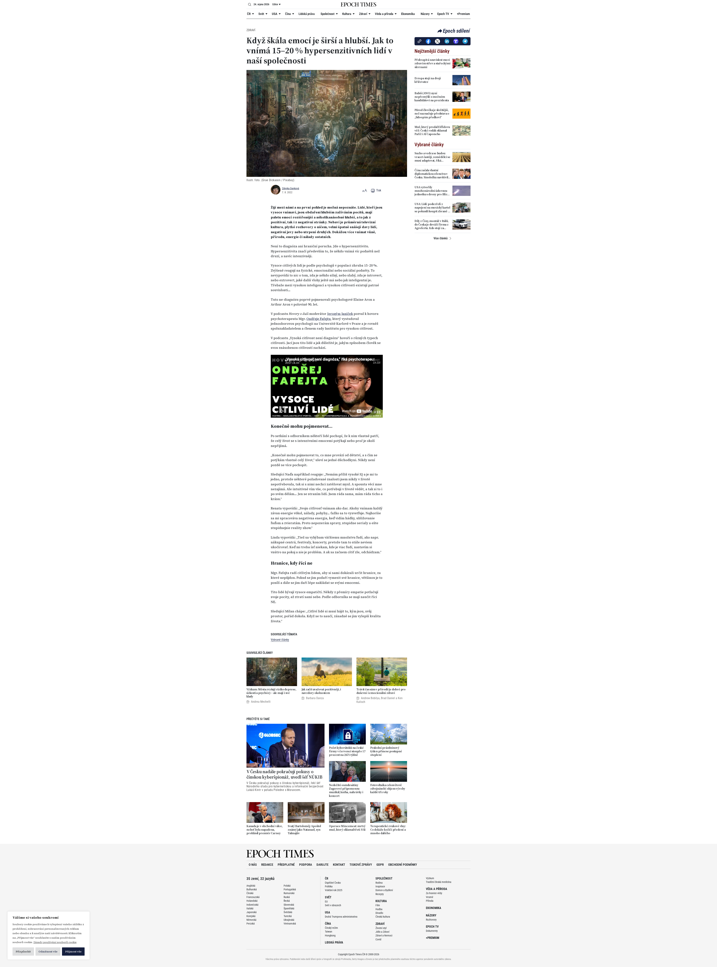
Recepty (379, 894)
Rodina (379, 882)
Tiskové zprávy (361, 864)
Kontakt (339, 864)
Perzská (250, 923)
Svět (261, 14)
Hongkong (330, 935)
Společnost (327, 14)
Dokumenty (432, 930)
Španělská (289, 908)
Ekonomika (408, 14)
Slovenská (289, 904)
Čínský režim (331, 927)
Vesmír (429, 897)
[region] (48, 935)
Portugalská (290, 889)
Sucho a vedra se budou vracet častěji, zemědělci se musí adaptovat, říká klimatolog (432, 156)
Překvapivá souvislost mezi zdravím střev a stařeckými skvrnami (432, 63)
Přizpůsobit (23, 951)
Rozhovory (431, 919)
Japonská (251, 912)
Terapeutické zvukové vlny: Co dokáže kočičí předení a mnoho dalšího (388, 829)
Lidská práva (307, 14)
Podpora (305, 864)
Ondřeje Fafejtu (318, 319)
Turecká (288, 916)
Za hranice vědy (434, 893)
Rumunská (289, 893)
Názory (425, 14)
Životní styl (381, 928)
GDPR (380, 864)
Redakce (267, 864)
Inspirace (380, 886)
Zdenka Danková (290, 188)
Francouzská (253, 897)
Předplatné (286, 864)
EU (326, 901)
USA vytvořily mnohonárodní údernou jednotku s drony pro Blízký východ (432, 190)
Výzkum (430, 878)
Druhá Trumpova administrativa (341, 916)
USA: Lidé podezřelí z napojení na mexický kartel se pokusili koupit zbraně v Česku (432, 207)
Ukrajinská (289, 919)
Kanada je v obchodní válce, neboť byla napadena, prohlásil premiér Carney (264, 829)
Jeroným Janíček (340, 314)
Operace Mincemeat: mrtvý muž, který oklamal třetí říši (347, 827)
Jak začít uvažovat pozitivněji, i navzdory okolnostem (321, 691)
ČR (249, 14)
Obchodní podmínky (402, 864)
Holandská (251, 900)
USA (274, 14)
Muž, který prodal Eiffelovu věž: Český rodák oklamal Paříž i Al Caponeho (432, 130)
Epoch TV (443, 14)
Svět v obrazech (333, 905)
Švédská (288, 912)
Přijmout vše (73, 951)
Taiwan (328, 931)
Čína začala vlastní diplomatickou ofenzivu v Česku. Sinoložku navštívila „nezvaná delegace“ (432, 173)
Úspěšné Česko (333, 882)
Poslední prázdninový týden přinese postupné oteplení (386, 751)
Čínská (249, 893)
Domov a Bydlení (384, 890)
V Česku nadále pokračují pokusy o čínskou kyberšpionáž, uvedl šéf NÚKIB (284, 774)
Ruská (287, 897)
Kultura (346, 14)
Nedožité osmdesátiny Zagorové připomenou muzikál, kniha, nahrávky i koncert (346, 790)
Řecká (287, 900)
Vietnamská (290, 923)
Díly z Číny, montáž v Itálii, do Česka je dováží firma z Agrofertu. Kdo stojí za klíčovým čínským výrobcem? (431, 224)
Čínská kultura (382, 916)
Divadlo (379, 912)
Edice (275, 4)
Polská (287, 885)
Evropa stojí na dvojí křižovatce (428, 80)
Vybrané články (280, 639)
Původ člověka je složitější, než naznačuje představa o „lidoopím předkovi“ (432, 113)
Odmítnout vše (47, 951)
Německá (251, 919)
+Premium (463, 14)
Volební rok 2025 (333, 890)
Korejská (250, 916)
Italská (249, 908)
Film (377, 905)
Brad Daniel (388, 698)
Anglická (250, 885)
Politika (329, 886)
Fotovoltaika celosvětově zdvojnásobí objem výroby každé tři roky (387, 788)
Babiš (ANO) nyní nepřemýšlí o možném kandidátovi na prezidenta (432, 96)
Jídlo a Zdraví (382, 931)
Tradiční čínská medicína (438, 881)
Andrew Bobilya (370, 698)
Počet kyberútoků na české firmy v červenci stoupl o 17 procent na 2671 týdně (347, 751)
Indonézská (252, 904)
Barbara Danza (315, 698)
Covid (378, 939)
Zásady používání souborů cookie (55, 942)
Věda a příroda (384, 14)
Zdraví (363, 14)
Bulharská (251, 889)
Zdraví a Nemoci (383, 935)
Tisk (378, 190)
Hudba (378, 909)
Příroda (429, 900)
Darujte (322, 864)
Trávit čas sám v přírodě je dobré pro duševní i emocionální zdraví (381, 691)
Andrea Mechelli (261, 701)
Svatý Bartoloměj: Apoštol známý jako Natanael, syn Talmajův (304, 829)
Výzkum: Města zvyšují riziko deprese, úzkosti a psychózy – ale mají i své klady (271, 693)
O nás (253, 864)
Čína (288, 14)
